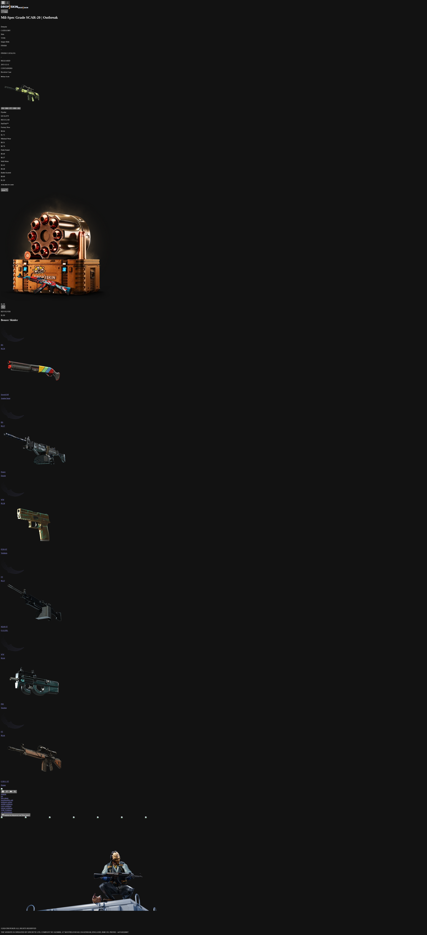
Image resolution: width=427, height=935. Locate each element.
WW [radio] (14, 108)
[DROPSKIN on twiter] (15, 792)
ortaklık (3, 794)
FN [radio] (3, 108)
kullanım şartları (6, 802)
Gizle (3, 190)
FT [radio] (11, 108)
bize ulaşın (4, 798)
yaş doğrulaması (6, 812)
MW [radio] (6, 108)
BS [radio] (19, 108)
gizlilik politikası (6, 804)
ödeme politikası (6, 808)
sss (2, 796)
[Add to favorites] (3, 307)
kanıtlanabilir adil (7, 800)
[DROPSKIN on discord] (11, 792)
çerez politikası (6, 806)
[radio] (3, 3)
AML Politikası (6, 810)
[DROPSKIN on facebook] (7, 792)
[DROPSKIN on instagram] (3, 792)
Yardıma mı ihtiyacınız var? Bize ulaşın (16, 815)
